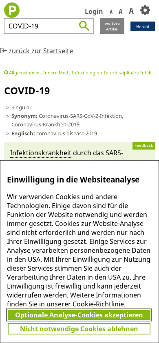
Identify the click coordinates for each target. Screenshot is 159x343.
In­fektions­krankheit (40, 152)
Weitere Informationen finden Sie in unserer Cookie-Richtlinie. (74, 299)
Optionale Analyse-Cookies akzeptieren (79, 314)
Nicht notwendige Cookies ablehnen (79, 328)
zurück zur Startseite (40, 50)
